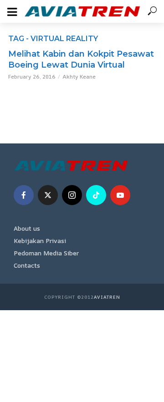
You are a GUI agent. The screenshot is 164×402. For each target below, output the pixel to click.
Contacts (27, 265)
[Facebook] (24, 195)
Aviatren (107, 297)
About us (27, 228)
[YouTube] (120, 195)
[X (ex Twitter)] (48, 195)
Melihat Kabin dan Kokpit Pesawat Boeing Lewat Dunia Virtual (81, 59)
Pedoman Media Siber (46, 253)
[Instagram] (72, 195)
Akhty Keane (79, 76)
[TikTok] (96, 195)
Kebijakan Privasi (40, 240)
